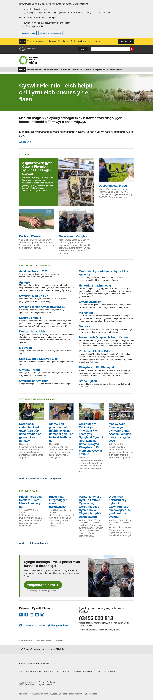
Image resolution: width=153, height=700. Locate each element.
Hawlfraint (77, 671)
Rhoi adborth (126, 41)
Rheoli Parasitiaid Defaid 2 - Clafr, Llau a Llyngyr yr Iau (30, 501)
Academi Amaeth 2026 (33, 271)
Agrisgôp (25, 282)
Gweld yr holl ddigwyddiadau (32, 543)
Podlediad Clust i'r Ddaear (96, 351)
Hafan (22, 69)
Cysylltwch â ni (100, 69)
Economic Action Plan (111, 671)
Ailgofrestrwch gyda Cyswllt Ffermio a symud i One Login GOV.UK (37, 168)
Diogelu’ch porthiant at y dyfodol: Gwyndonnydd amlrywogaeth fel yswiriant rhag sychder (120, 506)
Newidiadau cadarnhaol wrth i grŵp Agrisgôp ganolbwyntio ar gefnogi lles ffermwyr (30, 432)
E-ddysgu (25, 347)
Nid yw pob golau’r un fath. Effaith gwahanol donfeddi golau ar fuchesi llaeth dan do (61, 432)
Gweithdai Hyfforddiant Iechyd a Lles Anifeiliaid (103, 273)
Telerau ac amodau (51, 671)
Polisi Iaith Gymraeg (91, 671)
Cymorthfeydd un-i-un (33, 295)
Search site (132, 49)
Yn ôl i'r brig (58, 649)
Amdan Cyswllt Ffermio (29, 663)
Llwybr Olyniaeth (90, 301)
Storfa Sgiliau (88, 381)
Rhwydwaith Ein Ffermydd (96, 367)
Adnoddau (65, 69)
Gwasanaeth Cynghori (73, 236)
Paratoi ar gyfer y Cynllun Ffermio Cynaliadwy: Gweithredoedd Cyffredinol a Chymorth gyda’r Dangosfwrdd (90, 506)
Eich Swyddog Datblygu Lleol (38, 358)
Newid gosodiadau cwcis (50, 33)
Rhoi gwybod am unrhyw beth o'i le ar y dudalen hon (41, 640)
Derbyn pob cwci (28, 33)
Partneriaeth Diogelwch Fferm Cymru (103, 337)
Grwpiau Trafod (29, 369)
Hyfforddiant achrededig (95, 285)
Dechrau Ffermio (30, 236)
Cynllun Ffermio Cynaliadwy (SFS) (42, 306)
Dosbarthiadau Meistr (113, 185)
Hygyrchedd (66, 671)
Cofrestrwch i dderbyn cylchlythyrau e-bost (45, 625)
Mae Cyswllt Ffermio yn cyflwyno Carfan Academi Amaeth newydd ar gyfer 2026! (120, 432)
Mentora (84, 326)
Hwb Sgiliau (116, 69)
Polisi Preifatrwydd (33, 671)
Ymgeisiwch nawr (41, 585)
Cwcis (21, 671)
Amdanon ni (25, 142)
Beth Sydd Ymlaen (82, 69)
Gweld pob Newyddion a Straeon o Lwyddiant (40, 478)
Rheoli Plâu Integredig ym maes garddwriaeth (58, 501)
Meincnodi (86, 312)
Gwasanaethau (34, 69)
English (83, 49)
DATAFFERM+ (51, 69)
